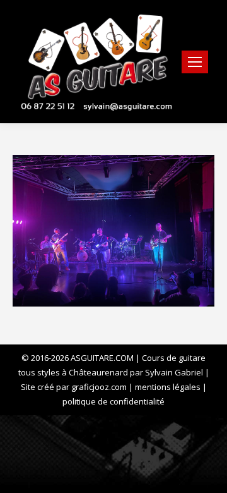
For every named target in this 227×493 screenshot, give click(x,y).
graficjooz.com (99, 387)
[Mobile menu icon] (195, 62)
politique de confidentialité (113, 401)
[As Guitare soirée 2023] (113, 231)
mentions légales (168, 387)
